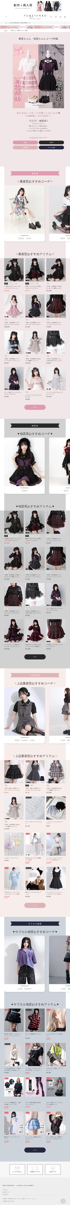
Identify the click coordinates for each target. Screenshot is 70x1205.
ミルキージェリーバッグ (11, 858)
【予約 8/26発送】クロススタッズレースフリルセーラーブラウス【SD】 (33, 324)
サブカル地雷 (51, 147)
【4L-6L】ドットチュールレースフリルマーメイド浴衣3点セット (12, 894)
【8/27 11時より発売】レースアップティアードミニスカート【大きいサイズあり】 (12, 790)
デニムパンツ (28, 988)
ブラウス (62, 238)
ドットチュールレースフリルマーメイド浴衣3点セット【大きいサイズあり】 (54, 859)
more (35, 407)
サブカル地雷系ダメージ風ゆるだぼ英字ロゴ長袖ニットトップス (12, 1070)
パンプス (28, 238)
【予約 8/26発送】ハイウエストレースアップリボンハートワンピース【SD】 (12, 324)
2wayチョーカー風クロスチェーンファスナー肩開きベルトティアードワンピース (33, 646)
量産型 (25, 142)
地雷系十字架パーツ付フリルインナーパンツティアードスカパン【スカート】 (12, 1035)
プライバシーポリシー (32, 1198)
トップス (62, 740)
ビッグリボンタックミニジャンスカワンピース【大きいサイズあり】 (54, 894)
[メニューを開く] (6, 17)
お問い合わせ (5, 1194)
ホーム (5, 30)
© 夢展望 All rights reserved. (8, 1201)
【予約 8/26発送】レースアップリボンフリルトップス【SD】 (12, 360)
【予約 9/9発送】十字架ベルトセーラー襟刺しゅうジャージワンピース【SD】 (54, 288)
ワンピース (21, 238)
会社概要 (4, 1198)
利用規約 (23, 1198)
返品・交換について (6, 1192)
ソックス (32, 740)
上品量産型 (25, 147)
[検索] (51, 17)
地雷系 (51, 142)
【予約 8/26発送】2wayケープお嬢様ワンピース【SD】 (33, 360)
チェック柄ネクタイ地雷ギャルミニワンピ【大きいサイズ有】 (54, 1138)
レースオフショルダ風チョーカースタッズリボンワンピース (12, 646)
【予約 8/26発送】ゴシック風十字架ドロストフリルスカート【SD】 (54, 360)
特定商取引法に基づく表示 (14, 1198)
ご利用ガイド (5, 1189)
